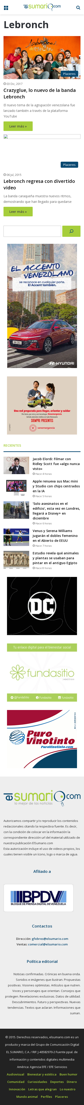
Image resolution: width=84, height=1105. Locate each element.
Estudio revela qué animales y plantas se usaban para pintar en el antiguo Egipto (56, 558)
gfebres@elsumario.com (50, 939)
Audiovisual (15, 1074)
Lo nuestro (67, 1089)
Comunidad (15, 1082)
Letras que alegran (42, 1089)
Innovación (17, 1089)
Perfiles (46, 1097)
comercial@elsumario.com (48, 944)
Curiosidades (37, 1082)
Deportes (57, 1082)
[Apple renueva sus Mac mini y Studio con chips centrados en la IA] (16, 487)
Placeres (61, 1097)
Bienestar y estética (41, 1074)
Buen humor (68, 1074)
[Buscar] (71, 231)
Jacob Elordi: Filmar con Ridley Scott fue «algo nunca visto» (56, 464)
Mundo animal (27, 1097)
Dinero (72, 1082)
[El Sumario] (42, 7)
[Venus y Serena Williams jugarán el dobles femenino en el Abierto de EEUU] (16, 537)
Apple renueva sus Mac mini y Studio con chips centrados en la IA (56, 486)
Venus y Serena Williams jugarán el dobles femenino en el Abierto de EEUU (55, 536)
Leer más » (18, 126)
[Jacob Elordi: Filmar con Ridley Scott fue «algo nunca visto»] (16, 465)
